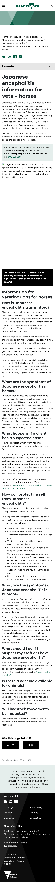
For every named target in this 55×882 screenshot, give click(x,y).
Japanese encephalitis (13, 43)
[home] (27, 6)
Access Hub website (18, 837)
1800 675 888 (14, 156)
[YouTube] (16, 801)
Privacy (8, 812)
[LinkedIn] (20, 56)
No (32, 745)
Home (5, 36)
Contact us (35, 817)
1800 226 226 (10, 845)
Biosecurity (16, 36)
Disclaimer (9, 817)
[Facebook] (15, 56)
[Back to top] (45, 872)
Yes (12, 745)
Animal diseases (32, 36)
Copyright (9, 807)
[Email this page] (4, 57)
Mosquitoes (8, 40)
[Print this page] (9, 57)
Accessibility (36, 807)
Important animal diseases (29, 40)
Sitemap (34, 812)
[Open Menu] (3, 6)
